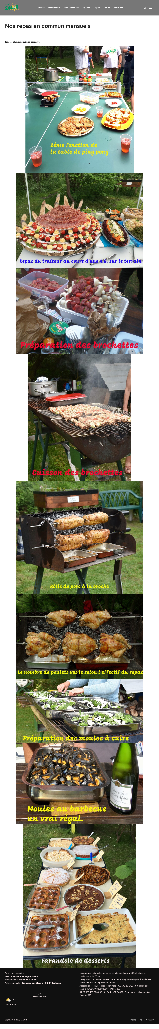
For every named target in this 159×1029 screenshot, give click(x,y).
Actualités (118, 7)
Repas (97, 7)
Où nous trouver (71, 7)
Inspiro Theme (136, 1020)
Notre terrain (54, 7)
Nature (106, 7)
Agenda (86, 7)
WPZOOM (150, 1020)
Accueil (41, 7)
